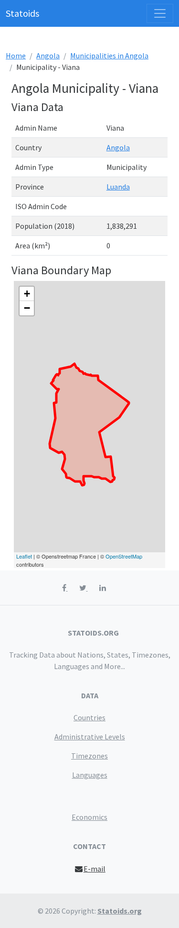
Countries (89, 717)
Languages (89, 775)
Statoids (22, 13)
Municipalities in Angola (109, 55)
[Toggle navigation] (160, 13)
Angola (48, 55)
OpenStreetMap (123, 556)
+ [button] (27, 294)
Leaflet (24, 556)
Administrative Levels (89, 736)
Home (16, 55)
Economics (89, 817)
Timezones (89, 755)
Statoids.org (119, 911)
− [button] (27, 308)
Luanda (118, 186)
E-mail (94, 868)
